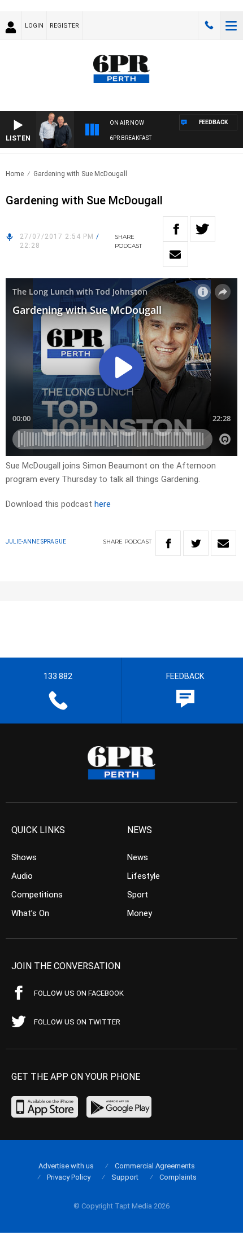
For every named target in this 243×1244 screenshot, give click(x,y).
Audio (22, 876)
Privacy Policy (68, 1177)
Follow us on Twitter (77, 1022)
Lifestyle (143, 876)
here (102, 504)
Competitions (37, 895)
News (137, 857)
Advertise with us (66, 1166)
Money (139, 913)
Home (15, 174)
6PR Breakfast (130, 138)
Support (124, 1177)
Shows (24, 857)
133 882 (209, 25)
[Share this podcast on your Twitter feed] (202, 229)
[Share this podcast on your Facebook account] (175, 229)
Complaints (178, 1177)
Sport (137, 895)
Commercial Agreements (155, 1166)
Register (64, 25)
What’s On (30, 913)
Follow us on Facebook (79, 993)
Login (34, 25)
